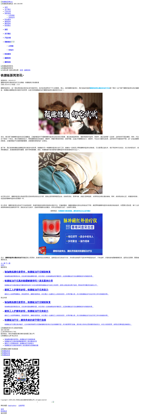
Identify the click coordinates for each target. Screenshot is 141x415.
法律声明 (21, 405)
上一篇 (3, 263)
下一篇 (8, 263)
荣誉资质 (8, 13)
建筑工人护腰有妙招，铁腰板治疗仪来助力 (19, 343)
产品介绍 (8, 11)
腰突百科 (8, 23)
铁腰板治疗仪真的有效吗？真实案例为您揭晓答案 (21, 345)
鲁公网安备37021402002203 (64, 402)
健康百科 (8, 21)
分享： (3, 265)
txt (15, 405)
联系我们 (8, 25)
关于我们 (8, 9)
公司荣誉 (11, 15)
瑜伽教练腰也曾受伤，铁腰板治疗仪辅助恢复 (20, 339)
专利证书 (11, 17)
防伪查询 (8, 19)
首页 (6, 7)
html (9, 405)
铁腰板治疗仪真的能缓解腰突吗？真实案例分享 (21, 341)
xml (13, 405)
